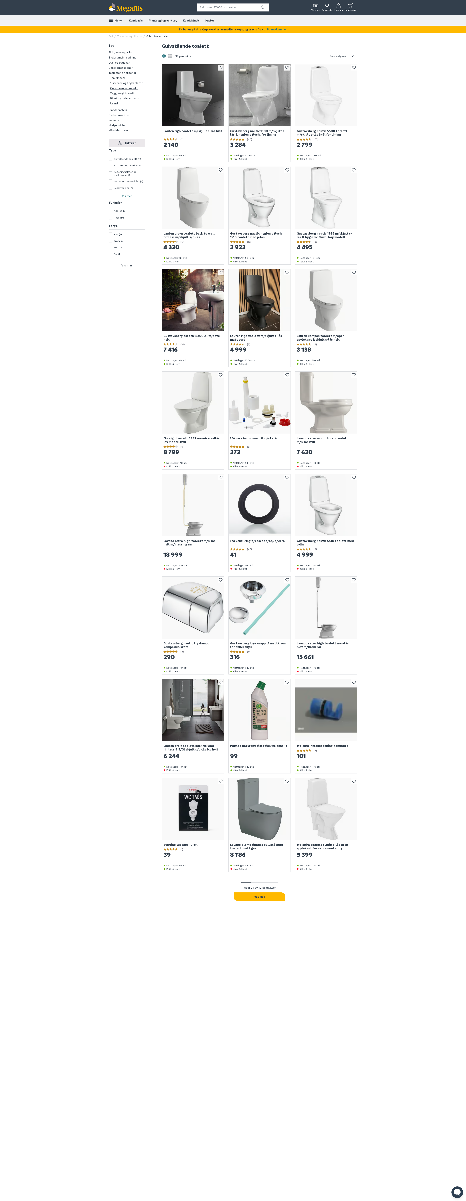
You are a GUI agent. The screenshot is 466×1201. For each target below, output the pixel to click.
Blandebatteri (118, 110)
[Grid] (164, 56)
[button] (262, 7)
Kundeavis (136, 20)
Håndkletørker (118, 130)
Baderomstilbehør (121, 67)
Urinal (114, 103)
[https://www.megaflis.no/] (126, 7)
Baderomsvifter (119, 115)
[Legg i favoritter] (221, 68)
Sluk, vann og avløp (121, 52)
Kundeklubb (191, 20)
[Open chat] (457, 1192)
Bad (111, 36)
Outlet (209, 20)
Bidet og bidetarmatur (125, 98)
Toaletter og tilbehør (129, 36)
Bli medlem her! (277, 29)
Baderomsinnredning (122, 57)
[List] (170, 56)
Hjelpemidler (117, 125)
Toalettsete (118, 78)
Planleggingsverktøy (163, 20)
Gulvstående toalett (124, 88)
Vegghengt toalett (122, 93)
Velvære (114, 120)
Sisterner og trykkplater (126, 83)
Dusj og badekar (119, 62)
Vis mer (127, 196)
